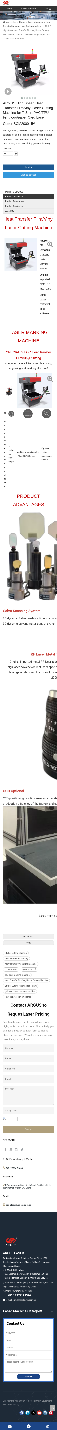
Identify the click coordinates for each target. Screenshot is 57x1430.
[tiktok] (22, 1149)
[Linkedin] (27, 1412)
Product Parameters (14, 201)
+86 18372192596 (19, 1295)
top (52, 1408)
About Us (9, 211)
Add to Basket (28, 174)
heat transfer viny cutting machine (21, 964)
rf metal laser (11, 969)
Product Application (14, 206)
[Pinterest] (51, 1412)
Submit (28, 1129)
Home (9, 9)
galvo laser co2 (29, 969)
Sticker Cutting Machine (16, 953)
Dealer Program (28, 9)
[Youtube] (11, 1149)
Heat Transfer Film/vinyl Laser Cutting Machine (26, 980)
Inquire (28, 167)
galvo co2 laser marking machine (20, 991)
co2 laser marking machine (17, 975)
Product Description (14, 196)
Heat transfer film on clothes (18, 997)
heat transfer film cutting (16, 958)
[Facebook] (5, 1149)
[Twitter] (33, 1412)
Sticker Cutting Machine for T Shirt (21, 986)
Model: (8, 192)
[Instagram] (16, 1149)
